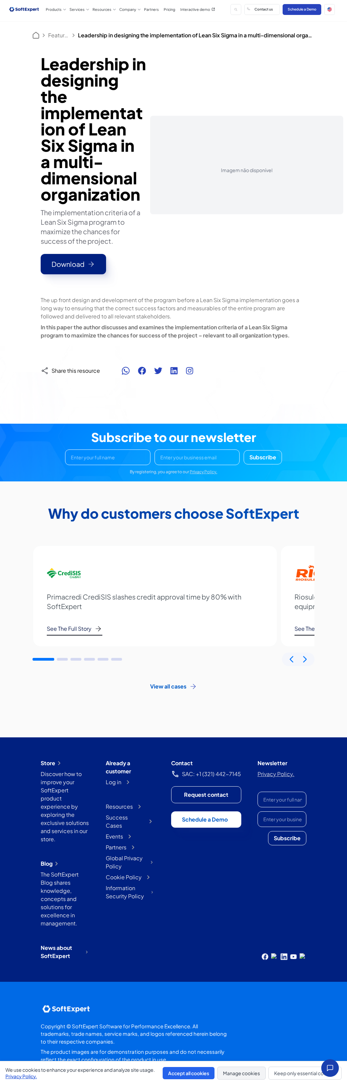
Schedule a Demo (302, 9)
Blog (47, 863)
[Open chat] (330, 1068)
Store (48, 763)
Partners (151, 9)
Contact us (263, 9)
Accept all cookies (188, 1073)
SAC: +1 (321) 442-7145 (211, 773)
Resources (119, 806)
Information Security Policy (125, 892)
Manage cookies (241, 1073)
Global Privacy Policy (124, 862)
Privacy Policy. (203, 471)
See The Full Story (69, 628)
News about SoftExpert (56, 951)
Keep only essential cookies (305, 1073)
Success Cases (117, 821)
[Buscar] (235, 9)
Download (68, 264)
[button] (329, 9)
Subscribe (262, 457)
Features (58, 35)
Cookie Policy (124, 877)
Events (114, 836)
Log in (113, 782)
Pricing (169, 9)
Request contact (206, 794)
